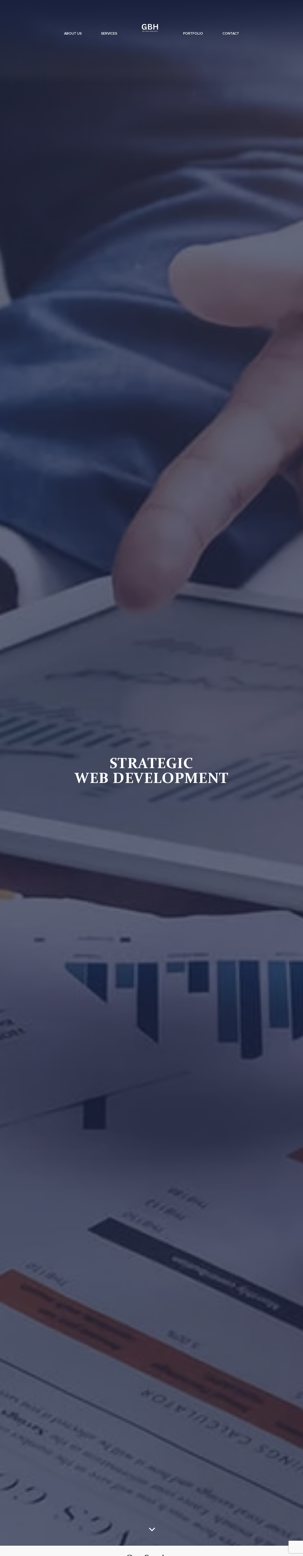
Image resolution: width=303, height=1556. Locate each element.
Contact (230, 33)
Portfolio (193, 33)
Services (109, 33)
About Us (73, 33)
